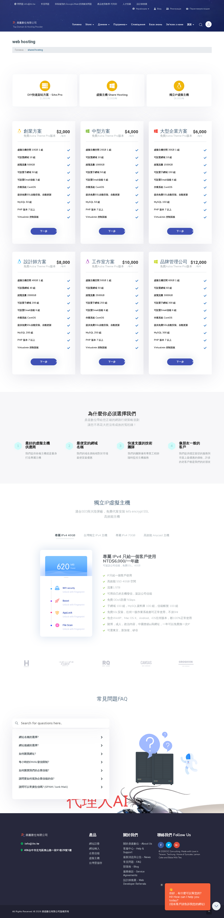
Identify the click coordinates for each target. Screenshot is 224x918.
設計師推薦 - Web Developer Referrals (134, 882)
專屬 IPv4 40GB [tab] (65, 535)
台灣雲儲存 (95, 863)
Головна (77, 24)
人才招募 (127, 4)
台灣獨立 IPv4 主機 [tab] (95, 535)
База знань (155, 24)
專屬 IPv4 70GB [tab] (125, 535)
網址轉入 (94, 849)
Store (88, 24)
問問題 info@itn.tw (26, 4)
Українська (141, 8)
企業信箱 (94, 853)
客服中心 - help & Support (133, 850)
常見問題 (45, 4)
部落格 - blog (131, 867)
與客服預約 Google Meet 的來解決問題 (73, 4)
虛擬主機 (94, 858)
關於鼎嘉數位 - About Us (137, 844)
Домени (103, 24)
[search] (200, 24)
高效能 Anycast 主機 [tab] (156, 535)
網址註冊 (94, 844)
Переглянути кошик (199, 8)
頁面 (189, 24)
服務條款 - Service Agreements (134, 873)
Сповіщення (138, 24)
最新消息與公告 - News (137, 857)
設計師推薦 (142, 4)
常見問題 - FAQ (132, 862)
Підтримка (119, 24)
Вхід (159, 8)
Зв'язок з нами (174, 24)
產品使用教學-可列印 (107, 4)
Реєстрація (175, 8)
